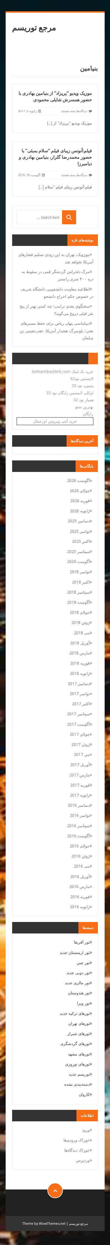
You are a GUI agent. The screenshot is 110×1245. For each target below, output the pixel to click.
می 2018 (82, 632)
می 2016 (82, 866)
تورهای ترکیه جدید (75, 1013)
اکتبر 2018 (81, 582)
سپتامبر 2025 (78, 551)
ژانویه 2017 (80, 795)
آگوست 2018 (78, 602)
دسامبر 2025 (79, 521)
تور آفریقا (82, 942)
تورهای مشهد (79, 1054)
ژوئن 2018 (80, 622)
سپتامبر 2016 (78, 825)
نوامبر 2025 (80, 531)
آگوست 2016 (78, 835)
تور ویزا (83, 1003)
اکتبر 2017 (81, 703)
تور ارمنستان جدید (75, 952)
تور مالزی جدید (77, 982)
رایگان (88, 413)
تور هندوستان (79, 992)
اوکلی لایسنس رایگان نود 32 (69, 392)
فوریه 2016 (80, 896)
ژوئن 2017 (80, 744)
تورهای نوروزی (77, 1064)
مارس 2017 (79, 775)
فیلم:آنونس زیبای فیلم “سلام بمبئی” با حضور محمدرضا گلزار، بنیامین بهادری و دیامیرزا (55, 157)
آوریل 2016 (80, 876)
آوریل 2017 (80, 764)
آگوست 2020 (78, 561)
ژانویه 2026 (80, 510)
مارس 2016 (79, 886)
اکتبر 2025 (81, 541)
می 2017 (82, 754)
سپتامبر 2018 (78, 592)
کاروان (84, 1094)
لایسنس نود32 (81, 378)
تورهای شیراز (78, 1033)
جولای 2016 (80, 846)
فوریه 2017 (80, 785)
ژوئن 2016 (80, 856)
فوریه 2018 (80, 663)
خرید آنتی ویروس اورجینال (55, 421)
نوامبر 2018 (80, 571)
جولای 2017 (80, 734)
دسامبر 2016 (79, 805)
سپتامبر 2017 (78, 713)
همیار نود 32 (83, 399)
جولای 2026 (80, 490)
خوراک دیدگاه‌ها (77, 1150)
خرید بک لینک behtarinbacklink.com (62, 371)
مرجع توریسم (34, 27)
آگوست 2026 (78, 480)
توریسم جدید (79, 1074)
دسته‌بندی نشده (77, 1084)
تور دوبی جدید (78, 972)
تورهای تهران (79, 1023)
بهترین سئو (84, 406)
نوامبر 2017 (80, 693)
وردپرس (83, 1160)
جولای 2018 (80, 612)
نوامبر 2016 (80, 815)
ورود (86, 1130)
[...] (49, 123)
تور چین (83, 962)
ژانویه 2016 (80, 906)
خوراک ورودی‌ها (76, 1140)
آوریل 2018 (80, 642)
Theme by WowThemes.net (43, 1223)
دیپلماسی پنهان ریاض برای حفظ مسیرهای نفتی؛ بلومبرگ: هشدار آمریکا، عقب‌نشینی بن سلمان (56, 330)
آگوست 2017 (78, 724)
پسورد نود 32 (82, 385)
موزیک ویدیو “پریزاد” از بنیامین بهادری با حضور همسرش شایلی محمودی (55, 96)
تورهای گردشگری (75, 1043)
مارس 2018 (79, 653)
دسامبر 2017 (79, 683)
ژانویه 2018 (80, 673)
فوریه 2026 (80, 500)
